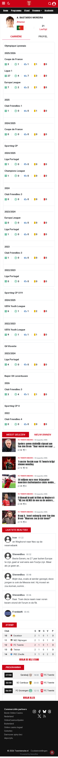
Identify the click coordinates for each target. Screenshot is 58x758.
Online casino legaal (13, 727)
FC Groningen (22, 690)
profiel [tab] (43, 36)
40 (21, 504)
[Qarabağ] (30, 675)
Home (5, 10)
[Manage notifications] (52, 752)
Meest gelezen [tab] (15, 434)
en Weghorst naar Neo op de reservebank (23, 543)
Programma (16, 10)
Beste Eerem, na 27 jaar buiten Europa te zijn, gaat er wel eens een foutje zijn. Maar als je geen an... (28, 562)
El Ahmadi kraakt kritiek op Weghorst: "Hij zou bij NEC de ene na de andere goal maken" (36, 499)
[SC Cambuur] (30, 682)
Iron (14, 537)
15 (21, 522)
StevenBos (18, 554)
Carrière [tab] (16, 36)
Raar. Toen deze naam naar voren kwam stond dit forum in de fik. (26, 601)
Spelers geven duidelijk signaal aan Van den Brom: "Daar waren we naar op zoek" (37, 445)
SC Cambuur (22, 682)
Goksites (8, 731)
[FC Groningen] (30, 690)
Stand (27, 10)
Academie (49, 10)
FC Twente (49, 675)
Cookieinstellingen (39, 751)
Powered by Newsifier (29, 754)
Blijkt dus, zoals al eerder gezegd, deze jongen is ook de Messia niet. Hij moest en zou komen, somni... (29, 582)
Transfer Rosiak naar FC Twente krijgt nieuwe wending (36, 463)
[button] (50, 4)
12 (21, 468)
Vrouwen (36, 10)
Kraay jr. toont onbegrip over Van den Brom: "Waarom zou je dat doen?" (36, 517)
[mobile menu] (3, 3)
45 (21, 486)
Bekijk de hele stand (29, 659)
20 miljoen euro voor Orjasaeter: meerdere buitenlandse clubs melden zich (36, 481)
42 (21, 450)
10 (26, 468)
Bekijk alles (29, 697)
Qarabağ (24, 675)
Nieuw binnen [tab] (42, 434)
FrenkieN (17, 611)
